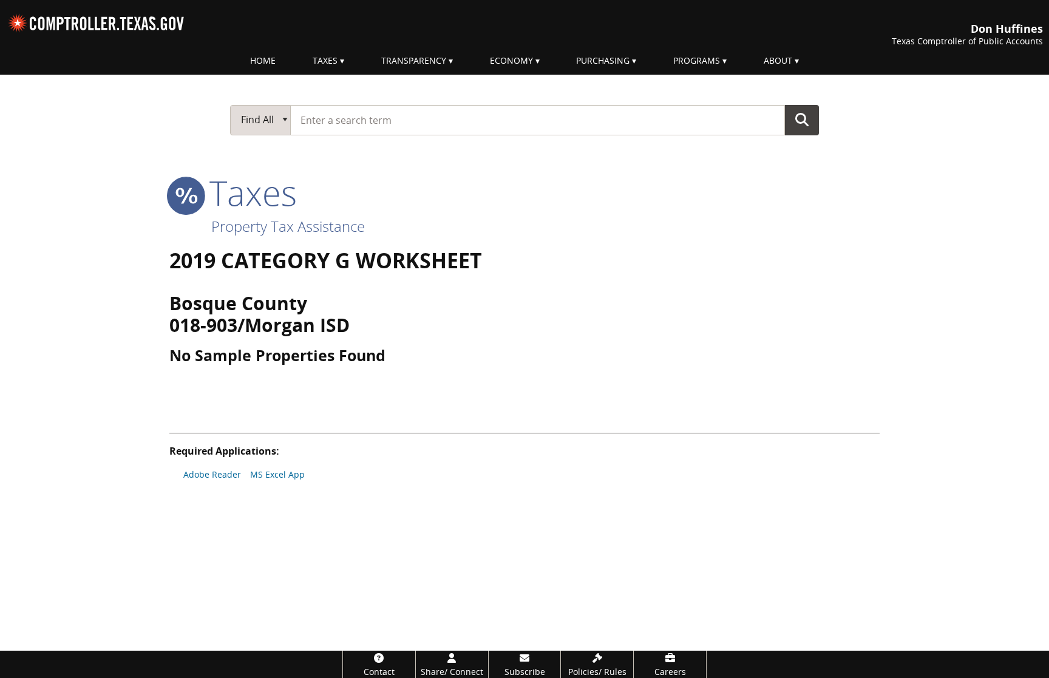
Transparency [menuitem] (413, 60)
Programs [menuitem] (696, 60)
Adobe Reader (212, 474)
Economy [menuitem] (511, 60)
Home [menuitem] (263, 60)
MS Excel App (277, 474)
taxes (248, 192)
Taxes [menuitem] (325, 60)
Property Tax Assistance (288, 226)
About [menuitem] (778, 60)
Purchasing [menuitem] (603, 60)
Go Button (802, 119)
